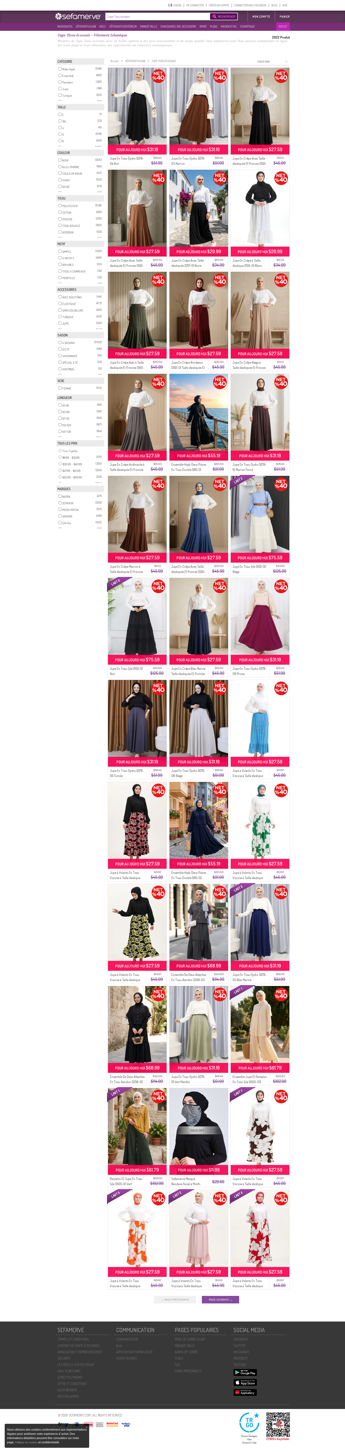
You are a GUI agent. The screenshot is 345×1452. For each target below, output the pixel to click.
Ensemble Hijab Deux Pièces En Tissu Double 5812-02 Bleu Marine (188, 878)
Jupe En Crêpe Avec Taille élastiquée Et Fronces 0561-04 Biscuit (127, 265)
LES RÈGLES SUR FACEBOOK (76, 1365)
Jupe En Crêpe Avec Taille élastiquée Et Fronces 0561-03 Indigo (188, 571)
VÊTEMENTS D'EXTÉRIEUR (123, 26)
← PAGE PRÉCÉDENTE (175, 1299)
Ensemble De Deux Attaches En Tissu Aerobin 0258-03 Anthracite (188, 980)
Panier (285, 16)
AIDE (285, 5)
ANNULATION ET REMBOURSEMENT (80, 1352)
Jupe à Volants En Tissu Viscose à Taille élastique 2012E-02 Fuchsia (248, 1286)
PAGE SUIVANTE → (220, 1299)
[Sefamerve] (79, 16)
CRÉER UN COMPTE (219, 5)
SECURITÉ (64, 1358)
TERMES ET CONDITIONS (73, 1339)
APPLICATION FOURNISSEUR (134, 1352)
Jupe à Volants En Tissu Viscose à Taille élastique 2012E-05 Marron (248, 1184)
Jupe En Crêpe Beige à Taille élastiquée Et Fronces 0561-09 (249, 367)
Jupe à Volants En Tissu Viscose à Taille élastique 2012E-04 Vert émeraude (248, 878)
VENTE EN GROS (126, 1358)
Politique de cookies (26, 1442)
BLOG (274, 5)
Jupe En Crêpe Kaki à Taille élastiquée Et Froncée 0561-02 (127, 367)
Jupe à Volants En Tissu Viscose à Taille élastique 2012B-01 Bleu (248, 776)
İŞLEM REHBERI (67, 1390)
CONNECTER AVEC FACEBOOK (250, 5)
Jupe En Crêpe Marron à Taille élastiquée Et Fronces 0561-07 (126, 571)
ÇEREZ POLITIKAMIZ (70, 1377)
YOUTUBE (240, 1365)
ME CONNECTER (195, 5)
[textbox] (156, 16)
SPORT (203, 26)
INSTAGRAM (241, 1352)
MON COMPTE (261, 16)
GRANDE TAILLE (148, 26)
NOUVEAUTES (65, 26)
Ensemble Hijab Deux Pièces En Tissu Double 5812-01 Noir (188, 469)
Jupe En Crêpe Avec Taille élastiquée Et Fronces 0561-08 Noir (250, 163)
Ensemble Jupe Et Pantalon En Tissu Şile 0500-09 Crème (250, 1082)
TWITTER (239, 1346)
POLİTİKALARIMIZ (68, 1396)
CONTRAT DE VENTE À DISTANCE (79, 1346)
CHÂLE (179, 1358)
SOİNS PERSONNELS (188, 1371)
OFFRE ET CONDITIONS (72, 1384)
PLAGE (213, 26)
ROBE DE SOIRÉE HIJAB (190, 1339)
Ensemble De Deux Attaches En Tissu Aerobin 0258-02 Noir (127, 1082)
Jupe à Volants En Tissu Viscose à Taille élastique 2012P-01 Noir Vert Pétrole (126, 980)
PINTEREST (241, 1358)
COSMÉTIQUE (247, 26)
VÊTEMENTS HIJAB (86, 26)
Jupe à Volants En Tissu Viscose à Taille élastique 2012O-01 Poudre (186, 1286)
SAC (177, 1365)
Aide (119, 1346)
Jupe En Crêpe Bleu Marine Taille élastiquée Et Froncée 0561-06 (188, 674)
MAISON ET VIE (229, 26)
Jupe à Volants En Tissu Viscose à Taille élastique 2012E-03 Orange (125, 1286)
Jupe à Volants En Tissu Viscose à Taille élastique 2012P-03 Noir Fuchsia (125, 878)
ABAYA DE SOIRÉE (186, 1352)
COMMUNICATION (127, 1339)
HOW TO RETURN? (69, 1371)
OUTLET (283, 26)
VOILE (102, 26)
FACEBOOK (241, 1339)
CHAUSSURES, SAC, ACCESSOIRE (178, 26)
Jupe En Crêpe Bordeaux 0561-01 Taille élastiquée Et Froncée (188, 367)
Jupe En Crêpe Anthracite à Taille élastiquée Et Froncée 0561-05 (127, 469)
